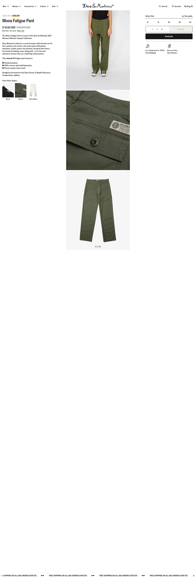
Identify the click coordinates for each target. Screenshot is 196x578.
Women (15, 6)
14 (190, 22)
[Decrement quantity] (152, 29)
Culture (43, 6)
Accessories (29, 6)
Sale (54, 6)
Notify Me (169, 36)
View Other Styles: (9, 80)
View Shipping (150, 53)
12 (180, 22)
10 (169, 22)
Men (4, 6)
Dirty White (33, 99)
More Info (20, 31)
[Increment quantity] (162, 29)
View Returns (172, 53)
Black (8, 99)
